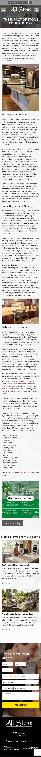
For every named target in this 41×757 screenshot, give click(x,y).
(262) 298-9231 (26, 741)
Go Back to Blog (12, 523)
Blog (21, 2)
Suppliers (12, 2)
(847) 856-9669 (36, 11)
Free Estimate (20, 704)
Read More (6, 583)
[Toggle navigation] (3, 10)
